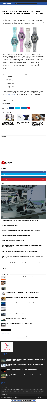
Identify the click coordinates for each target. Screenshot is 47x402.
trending (3, 394)
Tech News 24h (4, 353)
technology (39, 392)
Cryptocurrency (35, 389)
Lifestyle (6, 391)
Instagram (24, 176)
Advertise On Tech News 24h (6, 385)
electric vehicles (4, 392)
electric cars (41, 391)
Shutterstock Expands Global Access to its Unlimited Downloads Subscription (21, 369)
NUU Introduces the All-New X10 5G (23, 123)
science (20, 392)
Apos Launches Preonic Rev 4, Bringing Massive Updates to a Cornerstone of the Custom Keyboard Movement (38, 124)
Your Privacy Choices (27, 400)
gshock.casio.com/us (14, 95)
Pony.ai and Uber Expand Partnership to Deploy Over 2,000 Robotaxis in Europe (22, 297)
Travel (11, 391)
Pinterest (24, 179)
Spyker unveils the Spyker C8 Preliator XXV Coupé (16, 318)
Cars (26, 389)
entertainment (10, 392)
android (18, 391)
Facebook (24, 171)
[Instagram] (42, 397)
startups (34, 392)
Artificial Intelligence (16, 389)
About (2, 383)
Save (29, 107)
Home (3, 8)
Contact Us (3, 382)
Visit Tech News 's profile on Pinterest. (8, 271)
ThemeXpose (17, 397)
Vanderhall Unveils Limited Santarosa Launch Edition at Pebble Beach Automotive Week (23, 302)
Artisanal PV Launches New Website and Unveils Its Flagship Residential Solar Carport (23, 287)
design (31, 391)
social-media (25, 392)
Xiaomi (14, 391)
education (35, 391)
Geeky (3, 391)
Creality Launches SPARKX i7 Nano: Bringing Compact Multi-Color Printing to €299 (8, 123)
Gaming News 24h (4, 354)
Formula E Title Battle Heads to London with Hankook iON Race (19, 323)
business (27, 391)
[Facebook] (38, 397)
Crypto (30, 389)
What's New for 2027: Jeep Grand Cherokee (15, 313)
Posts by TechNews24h (5, 333)
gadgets (9, 8)
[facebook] (40, 1)
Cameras (22, 389)
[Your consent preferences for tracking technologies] (45, 400)
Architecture (10, 389)
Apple (5, 389)
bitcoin (23, 391)
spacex (30, 392)
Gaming (41, 389)
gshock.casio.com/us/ (10, 94)
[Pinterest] (44, 1)
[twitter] (41, 1)
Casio (6, 8)
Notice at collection (16, 400)
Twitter (24, 174)
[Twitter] (40, 397)
